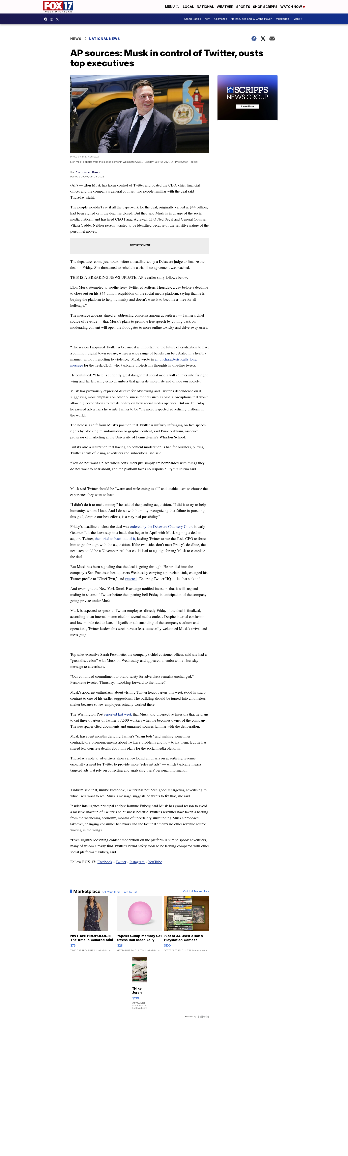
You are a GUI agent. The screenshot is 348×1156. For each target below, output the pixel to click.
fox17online (46, 19)
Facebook (104, 861)
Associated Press (88, 172)
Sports (243, 7)
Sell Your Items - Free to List (119, 892)
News (75, 39)
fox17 (58, 19)
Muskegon (282, 19)
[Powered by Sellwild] (203, 1016)
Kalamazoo (220, 19)
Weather (225, 7)
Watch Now (291, 7)
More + (297, 19)
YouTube (155, 861)
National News (104, 39)
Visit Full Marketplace (196, 891)
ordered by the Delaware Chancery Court (161, 526)
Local (188, 7)
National (205, 7)
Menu (170, 6)
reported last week (118, 714)
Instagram (137, 861)
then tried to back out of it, (115, 538)
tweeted (131, 578)
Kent (207, 19)
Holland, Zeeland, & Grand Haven (251, 19)
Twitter (121, 861)
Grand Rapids (192, 19)
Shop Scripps (265, 7)
